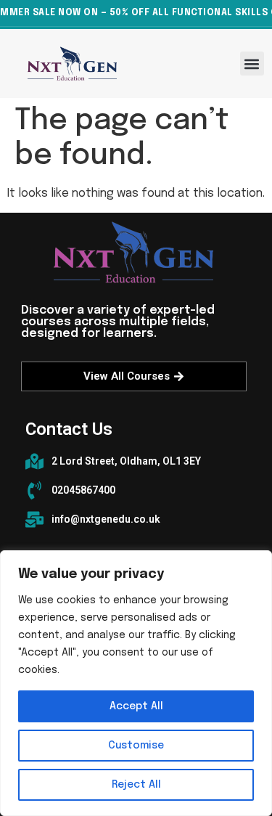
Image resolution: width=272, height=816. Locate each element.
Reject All (136, 785)
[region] (136, 683)
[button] (252, 64)
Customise (136, 745)
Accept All (136, 706)
